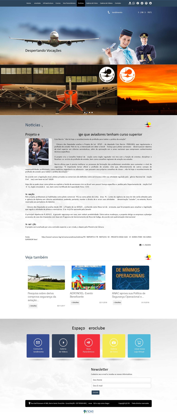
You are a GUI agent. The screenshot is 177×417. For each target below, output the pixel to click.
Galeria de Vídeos (106, 3)
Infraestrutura (48, 3)
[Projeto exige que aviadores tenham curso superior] (38, 151)
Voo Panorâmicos (69, 3)
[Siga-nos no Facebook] (138, 4)
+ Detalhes (33, 306)
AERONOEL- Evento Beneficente (88, 278)
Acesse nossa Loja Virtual (139, 350)
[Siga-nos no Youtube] (150, 4)
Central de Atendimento (38, 350)
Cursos (58, 3)
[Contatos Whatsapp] (134, 4)
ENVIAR (95, 392)
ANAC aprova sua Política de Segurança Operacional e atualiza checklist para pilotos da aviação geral (130, 278)
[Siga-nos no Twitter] (142, 4)
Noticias (81, 3)
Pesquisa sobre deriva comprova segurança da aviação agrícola (46, 278)
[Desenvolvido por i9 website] (88, 413)
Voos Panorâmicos (88, 350)
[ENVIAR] (121, 390)
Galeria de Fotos (92, 3)
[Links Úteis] (130, 4)
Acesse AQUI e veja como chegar (98, 403)
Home (28, 3)
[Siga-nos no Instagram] (146, 4)
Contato (118, 3)
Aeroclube (37, 3)
